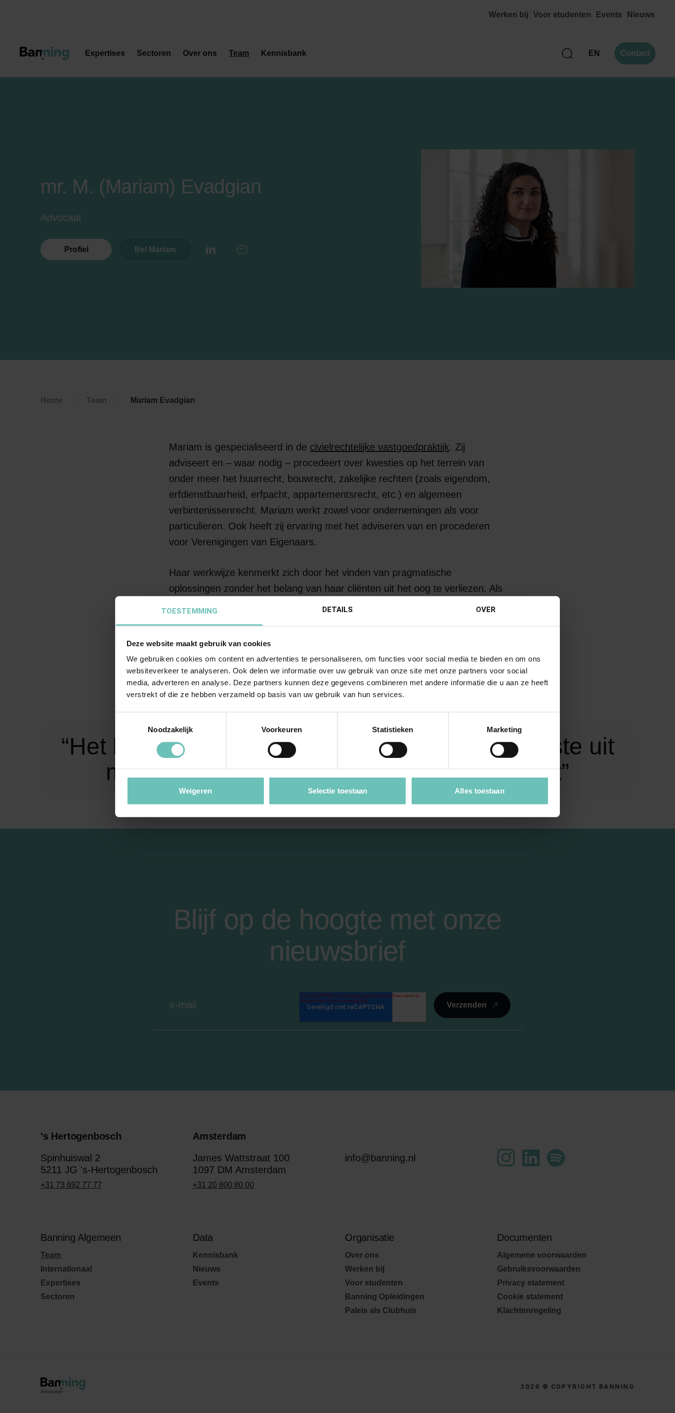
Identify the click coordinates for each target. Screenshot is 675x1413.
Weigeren (195, 791)
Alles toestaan (479, 791)
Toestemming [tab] (189, 611)
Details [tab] (337, 609)
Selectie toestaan (338, 791)
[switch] (282, 749)
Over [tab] (486, 609)
